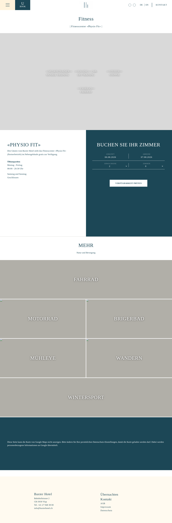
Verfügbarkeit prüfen (128, 183)
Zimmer (146, 164)
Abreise (146, 154)
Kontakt (161, 5)
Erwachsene (110, 164)
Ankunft (110, 154)
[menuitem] (119, 494)
